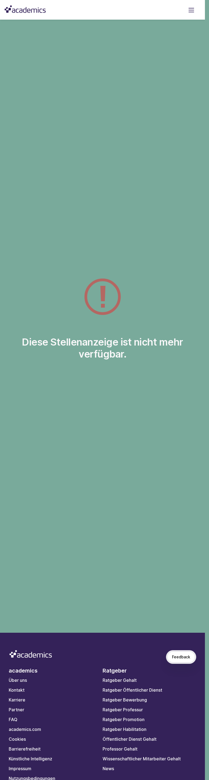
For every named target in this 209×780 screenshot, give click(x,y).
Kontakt (16, 690)
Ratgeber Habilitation (124, 729)
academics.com (25, 729)
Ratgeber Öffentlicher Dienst (132, 690)
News (108, 768)
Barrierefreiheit (25, 749)
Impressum (20, 768)
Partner (16, 709)
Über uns (18, 680)
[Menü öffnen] (191, 10)
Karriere (17, 700)
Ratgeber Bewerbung (125, 700)
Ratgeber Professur (123, 709)
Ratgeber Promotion (124, 719)
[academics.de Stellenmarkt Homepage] (25, 9)
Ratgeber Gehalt (120, 680)
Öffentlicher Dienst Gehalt (129, 739)
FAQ (13, 719)
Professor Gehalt (120, 749)
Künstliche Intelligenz (30, 758)
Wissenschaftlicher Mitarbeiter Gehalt (142, 758)
